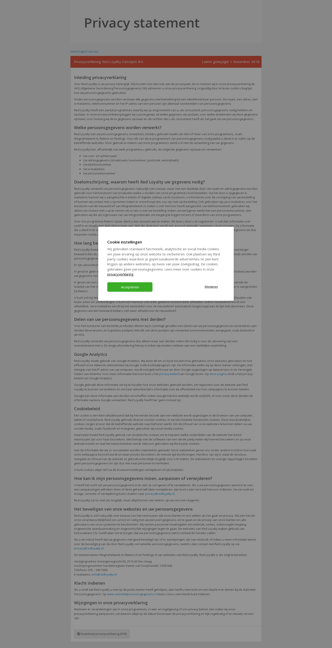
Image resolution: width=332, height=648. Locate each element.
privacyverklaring (120, 274)
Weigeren (211, 287)
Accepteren (130, 287)
